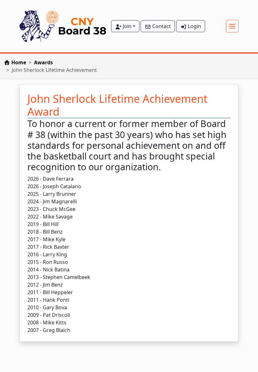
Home (18, 62)
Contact (161, 26)
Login (194, 26)
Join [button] (126, 26)
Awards (43, 62)
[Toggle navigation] (232, 26)
